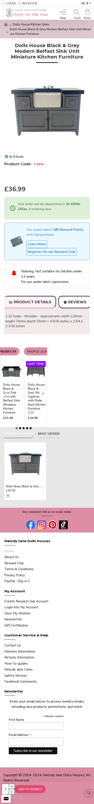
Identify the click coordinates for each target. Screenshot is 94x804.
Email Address (20, 735)
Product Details (32, 302)
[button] (4, 394)
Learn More (37, 244)
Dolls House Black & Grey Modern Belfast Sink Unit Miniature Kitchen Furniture (25, 486)
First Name (16, 719)
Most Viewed (48, 434)
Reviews (77, 302)
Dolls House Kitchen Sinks (31, 24)
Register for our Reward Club (51, 252)
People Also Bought (45, 351)
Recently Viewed (18, 434)
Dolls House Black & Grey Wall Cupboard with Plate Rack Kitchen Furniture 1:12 (37, 399)
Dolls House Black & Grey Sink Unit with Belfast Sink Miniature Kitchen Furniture (11, 399)
